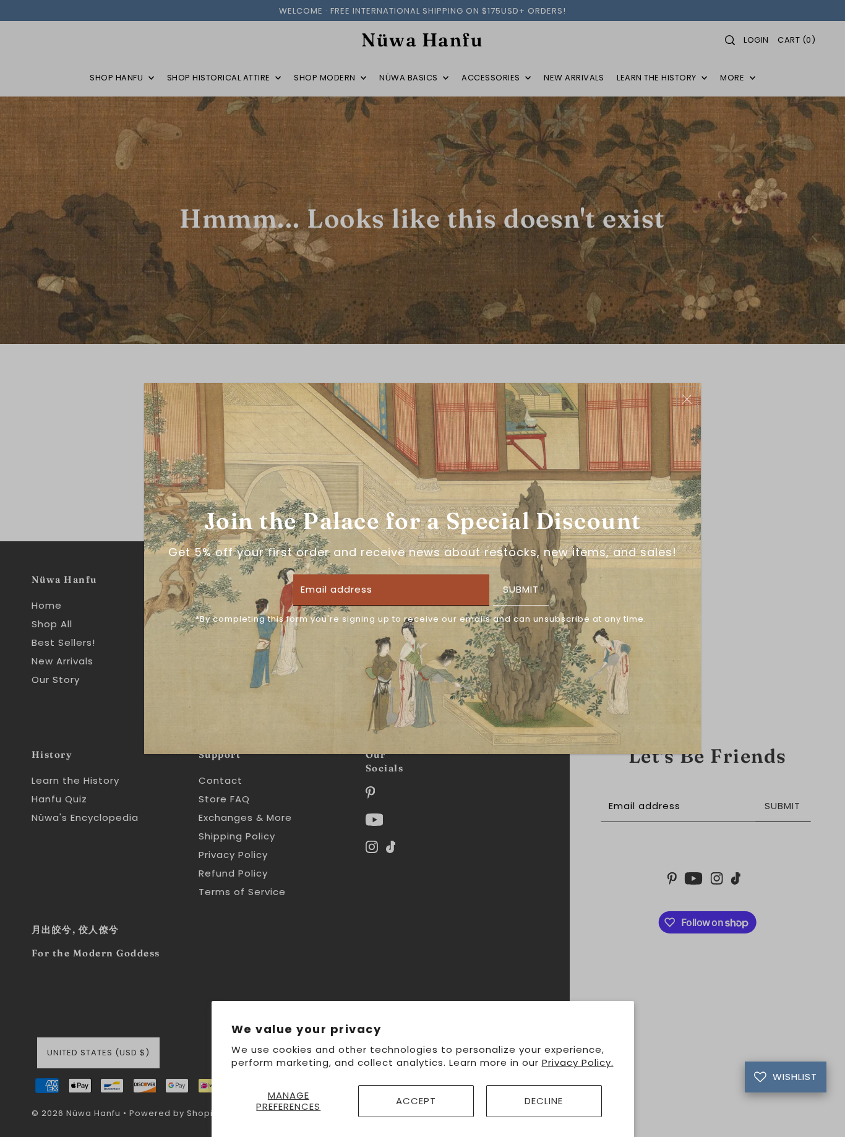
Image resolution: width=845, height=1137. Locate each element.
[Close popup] (687, 398)
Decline (544, 1100)
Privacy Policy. (578, 1062)
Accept (416, 1100)
